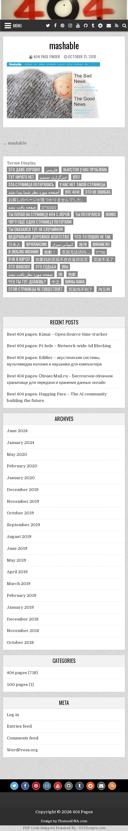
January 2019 (20, 607)
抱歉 (72, 274)
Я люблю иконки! (23, 252)
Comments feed (22, 738)
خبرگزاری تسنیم (53, 177)
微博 (83, 244)
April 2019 (17, 571)
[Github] (86, 25)
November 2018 (23, 630)
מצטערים (49, 207)
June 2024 (17, 430)
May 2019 (16, 560)
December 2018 (23, 619)
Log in (13, 714)
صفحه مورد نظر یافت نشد (30, 274)
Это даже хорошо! (24, 169)
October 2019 (20, 513)
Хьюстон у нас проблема (85, 169)
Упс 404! (72, 192)
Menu (17, 25)
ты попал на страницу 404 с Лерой (39, 214)
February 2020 (22, 466)
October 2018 (20, 642)
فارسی (51, 169)
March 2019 (18, 583)
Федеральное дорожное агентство (38, 237)
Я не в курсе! (19, 259)
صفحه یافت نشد (22, 207)
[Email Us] (109, 25)
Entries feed (19, 726)
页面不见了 (104, 259)
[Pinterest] (62, 25)
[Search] (124, 25)
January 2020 (21, 477)
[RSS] (116, 25)
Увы (65, 267)
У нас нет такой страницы (82, 184)
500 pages (17, 684)
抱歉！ (50, 252)
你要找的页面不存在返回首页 (61, 259)
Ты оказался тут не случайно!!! (35, 229)
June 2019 (17, 548)
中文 (56, 282)
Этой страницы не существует (35, 289)
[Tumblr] (93, 25)
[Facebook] (55, 25)
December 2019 (23, 489)
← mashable (15, 143)
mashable (64, 45)
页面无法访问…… (76, 252)
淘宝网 (104, 289)
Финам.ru (101, 244)
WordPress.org (22, 750)
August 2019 (19, 536)
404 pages (17, 672)
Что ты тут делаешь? (27, 282)
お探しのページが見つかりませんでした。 (46, 199)
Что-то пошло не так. (93, 237)
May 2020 (17, 454)
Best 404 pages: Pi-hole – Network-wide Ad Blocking (59, 345)
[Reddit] (100, 25)
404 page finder (47, 56)
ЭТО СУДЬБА (45, 267)
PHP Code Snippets (39, 828)
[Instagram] (70, 25)
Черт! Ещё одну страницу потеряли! (40, 222)
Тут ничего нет (21, 177)
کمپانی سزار (62, 244)
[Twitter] (48, 25)
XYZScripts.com (92, 828)
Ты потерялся (87, 214)
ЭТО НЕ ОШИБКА (97, 192)
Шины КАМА (75, 282)
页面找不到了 (80, 289)
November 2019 (23, 501)
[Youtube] (78, 25)
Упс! (76, 177)
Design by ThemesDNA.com (64, 821)
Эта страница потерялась (31, 184)
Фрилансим (36, 244)
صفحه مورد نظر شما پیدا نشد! (33, 192)
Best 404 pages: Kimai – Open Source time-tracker (57, 334)
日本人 (14, 244)
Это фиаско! (19, 267)
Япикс (111, 214)
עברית (100, 252)
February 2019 (21, 595)
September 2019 (23, 524)
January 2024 (20, 442)
